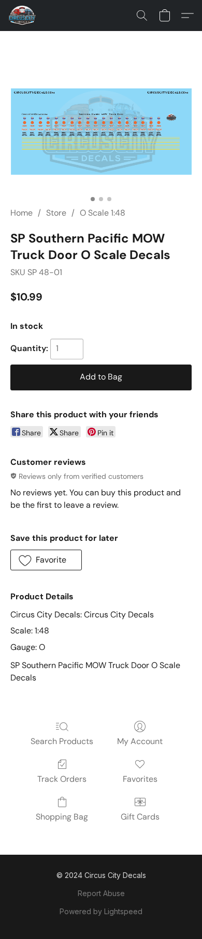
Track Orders (61, 779)
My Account (140, 741)
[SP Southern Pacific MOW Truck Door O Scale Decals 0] (101, 131)
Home (21, 212)
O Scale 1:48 (102, 212)
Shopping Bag (62, 816)
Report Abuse (101, 893)
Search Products (62, 741)
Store (56, 212)
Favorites (140, 779)
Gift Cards (140, 816)
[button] (23, 15)
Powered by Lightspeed (101, 911)
